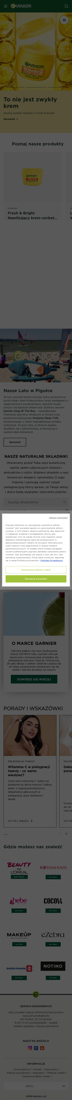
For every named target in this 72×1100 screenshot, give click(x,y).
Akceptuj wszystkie (36, 578)
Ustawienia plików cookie (36, 569)
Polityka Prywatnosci (52, 560)
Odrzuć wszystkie (58, 517)
